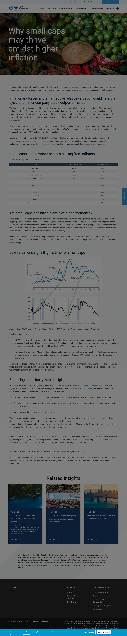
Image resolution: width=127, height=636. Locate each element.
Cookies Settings (89, 632)
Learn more (26, 634)
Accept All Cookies (104, 632)
